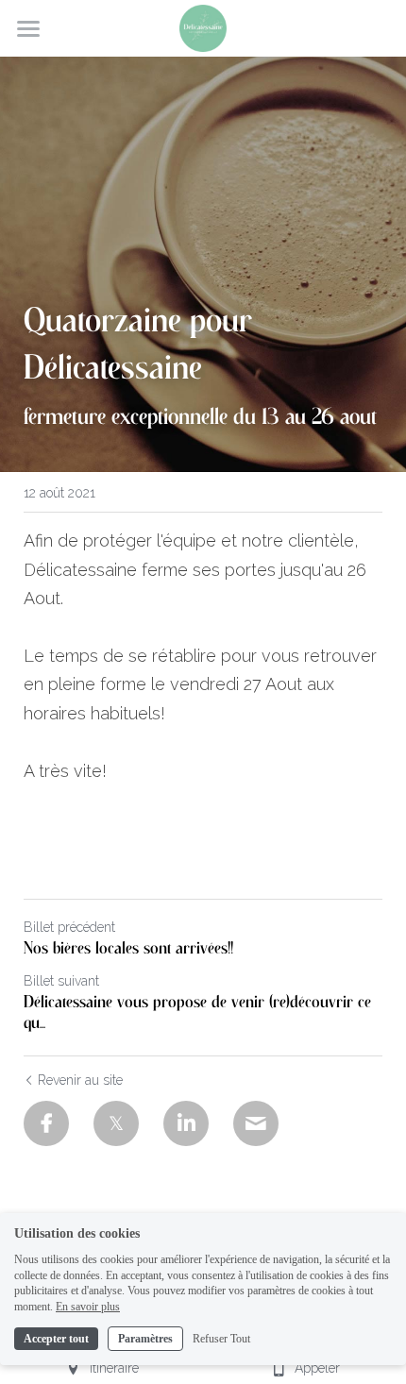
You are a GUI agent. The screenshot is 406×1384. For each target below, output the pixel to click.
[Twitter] (116, 1123)
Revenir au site (80, 1080)
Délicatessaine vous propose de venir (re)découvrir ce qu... (197, 1013)
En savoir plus (88, 1306)
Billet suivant (61, 980)
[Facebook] (46, 1123)
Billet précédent (69, 927)
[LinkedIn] (186, 1123)
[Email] (256, 1123)
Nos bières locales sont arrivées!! (128, 948)
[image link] (203, 27)
